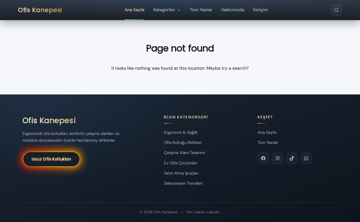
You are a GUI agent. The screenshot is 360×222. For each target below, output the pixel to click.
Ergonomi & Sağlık (180, 132)
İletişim (260, 9)
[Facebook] (263, 158)
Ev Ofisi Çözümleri (180, 163)
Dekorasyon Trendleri (183, 183)
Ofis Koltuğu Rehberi (183, 142)
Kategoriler (164, 9)
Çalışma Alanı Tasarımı (184, 152)
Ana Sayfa (134, 9)
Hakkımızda (232, 9)
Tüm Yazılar (201, 9)
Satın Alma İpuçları (181, 173)
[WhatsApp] (306, 158)
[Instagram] (277, 158)
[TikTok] (292, 158)
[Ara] (336, 10)
